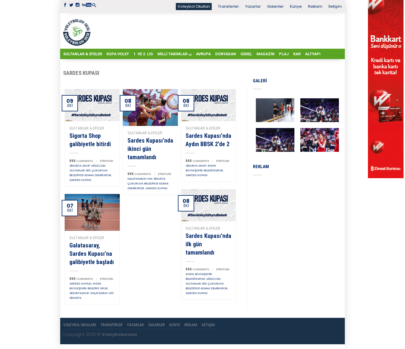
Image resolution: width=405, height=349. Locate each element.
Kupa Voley (117, 54)
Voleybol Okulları (194, 6)
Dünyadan (225, 54)
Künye (296, 6)
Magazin (265, 54)
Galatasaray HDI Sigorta (146, 179)
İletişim (335, 6)
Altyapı (313, 54)
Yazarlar (253, 6)
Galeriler (275, 6)
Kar (297, 54)
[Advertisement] (217, 30)
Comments (81, 161)
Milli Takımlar (172, 54)
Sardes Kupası (80, 180)
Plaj (284, 54)
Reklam (315, 6)
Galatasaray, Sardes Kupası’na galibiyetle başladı (91, 254)
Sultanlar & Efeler (82, 54)
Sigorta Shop (79, 166)
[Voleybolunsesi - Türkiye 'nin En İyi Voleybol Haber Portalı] (78, 31)
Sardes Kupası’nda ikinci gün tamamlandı (150, 149)
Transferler (228, 6)
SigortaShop (79, 293)
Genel (246, 54)
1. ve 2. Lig (143, 54)
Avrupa (203, 54)
